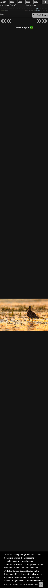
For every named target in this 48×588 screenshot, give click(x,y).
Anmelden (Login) (8, 5)
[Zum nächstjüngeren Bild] (3, 21)
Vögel (2, 14)
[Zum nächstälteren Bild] (45, 21)
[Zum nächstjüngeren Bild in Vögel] (9, 21)
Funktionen (42, 15)
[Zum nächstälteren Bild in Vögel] (39, 21)
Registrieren (30, 5)
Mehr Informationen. (29, 584)
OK (40, 584)
